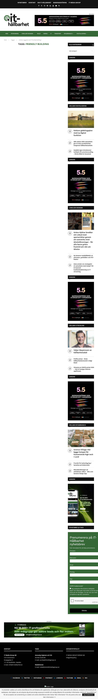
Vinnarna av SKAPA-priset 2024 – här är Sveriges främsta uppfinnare (84, 369)
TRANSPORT (57, 33)
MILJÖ (38, 33)
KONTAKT (32, 3)
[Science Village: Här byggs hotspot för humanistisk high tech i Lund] (81, 438)
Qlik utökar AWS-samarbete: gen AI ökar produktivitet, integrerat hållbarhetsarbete (83, 143)
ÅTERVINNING (15, 33)
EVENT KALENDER (21, 39)
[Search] (93, 45)
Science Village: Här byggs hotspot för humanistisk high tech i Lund (83, 453)
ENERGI (45, 33)
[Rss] (59, 6)
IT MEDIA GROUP (74, 3)
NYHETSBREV (22, 3)
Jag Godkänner (88, 695)
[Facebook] (38, 6)
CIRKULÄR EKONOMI (27, 33)
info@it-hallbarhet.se (15, 665)
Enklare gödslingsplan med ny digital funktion (83, 132)
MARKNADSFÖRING (60, 3)
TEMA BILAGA (9, 39)
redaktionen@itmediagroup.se (49, 667)
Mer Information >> (49, 697)
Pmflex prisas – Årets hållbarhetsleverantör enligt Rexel (83, 361)
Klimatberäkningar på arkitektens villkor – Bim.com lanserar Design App (83, 471)
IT (50, 33)
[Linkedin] (50, 6)
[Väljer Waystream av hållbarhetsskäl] (81, 339)
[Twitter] (41, 6)
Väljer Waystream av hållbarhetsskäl (83, 351)
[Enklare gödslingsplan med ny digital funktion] (81, 119)
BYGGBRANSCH (68, 33)
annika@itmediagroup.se (48, 660)
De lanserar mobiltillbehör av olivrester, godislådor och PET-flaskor (84, 257)
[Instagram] (44, 6)
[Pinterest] (47, 6)
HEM (6, 33)
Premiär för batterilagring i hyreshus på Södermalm (82, 464)
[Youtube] (53, 6)
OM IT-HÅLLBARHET (44, 3)
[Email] (56, 6)
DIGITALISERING (81, 33)
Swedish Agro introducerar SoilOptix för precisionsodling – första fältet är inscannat (83, 152)
